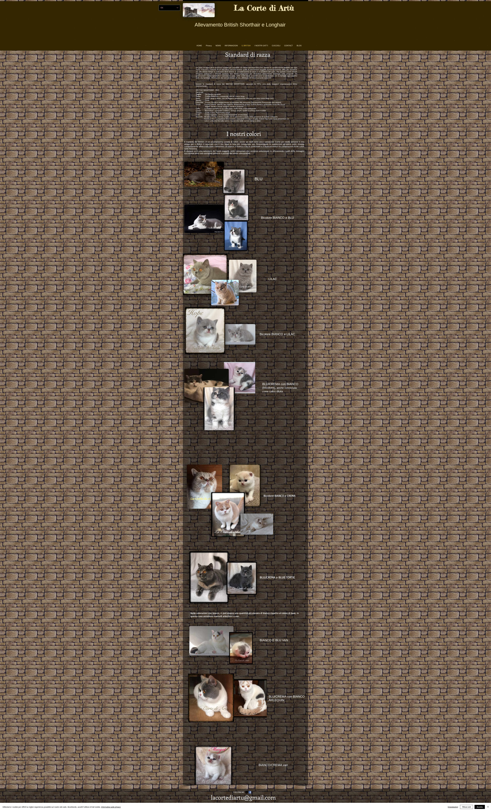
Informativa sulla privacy (111, 807)
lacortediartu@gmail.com (243, 797)
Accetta (480, 807)
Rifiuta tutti (466, 807)
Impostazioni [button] (453, 807)
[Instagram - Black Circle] (246, 792)
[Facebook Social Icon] (250, 792)
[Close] (487, 807)
